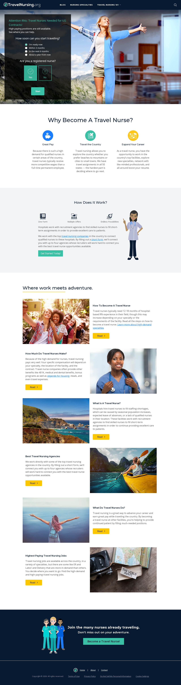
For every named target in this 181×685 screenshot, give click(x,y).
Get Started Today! (50, 253)
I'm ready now (35, 44)
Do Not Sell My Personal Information (115, 676)
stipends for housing (58, 375)
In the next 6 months (39, 51)
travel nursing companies (75, 236)
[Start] (37, 91)
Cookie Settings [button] (142, 676)
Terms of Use (74, 676)
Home (82, 670)
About (93, 670)
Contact (104, 670)
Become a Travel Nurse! (103, 641)
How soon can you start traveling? (38, 38)
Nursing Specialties (81, 5)
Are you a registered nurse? (38, 61)
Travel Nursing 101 (107, 5)
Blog (63, 5)
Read (100, 335)
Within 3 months (37, 48)
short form (97, 239)
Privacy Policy (90, 676)
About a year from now (40, 54)
